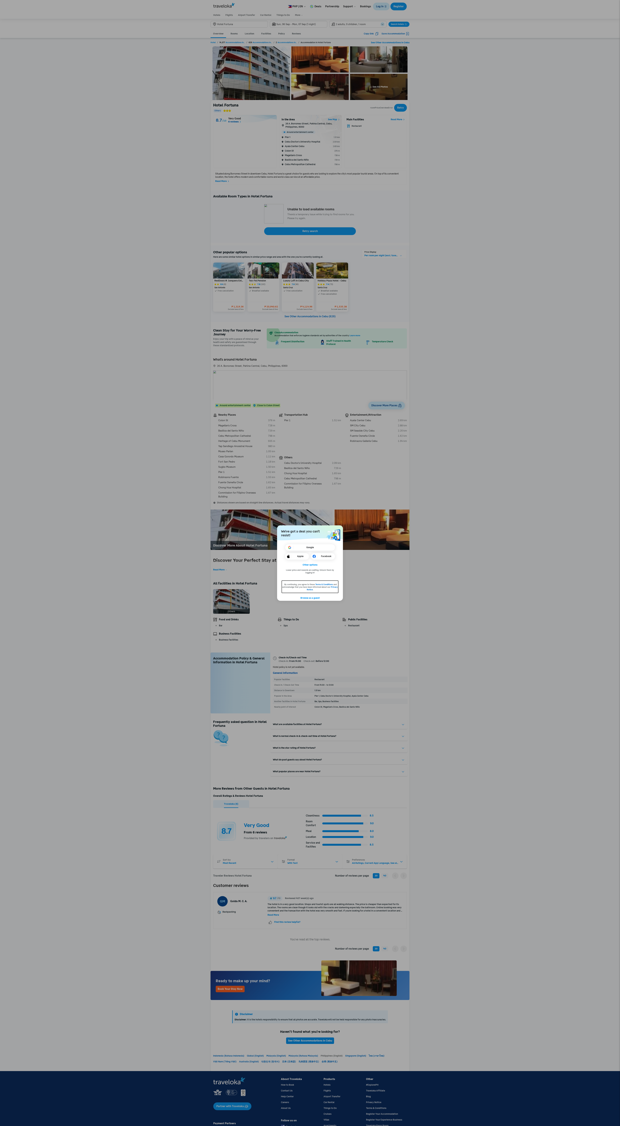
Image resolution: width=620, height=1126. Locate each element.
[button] (310, 565)
